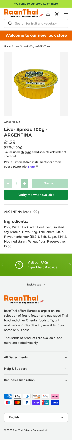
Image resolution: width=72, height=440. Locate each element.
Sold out (50, 183)
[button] (56, 13)
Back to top (34, 284)
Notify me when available (36, 195)
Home (7, 46)
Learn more (50, 3)
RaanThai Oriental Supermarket (30, 430)
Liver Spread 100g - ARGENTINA (32, 46)
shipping (26, 152)
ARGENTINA (12, 122)
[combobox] (36, 23)
